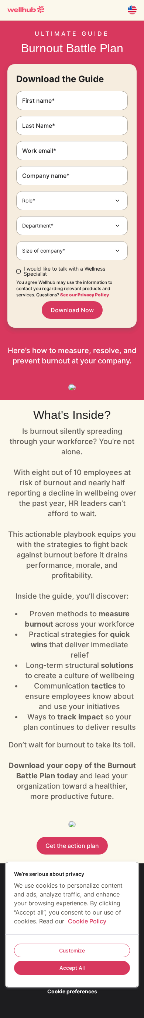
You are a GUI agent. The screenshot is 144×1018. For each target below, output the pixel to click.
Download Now (72, 310)
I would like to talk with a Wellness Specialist (64, 271)
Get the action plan (72, 845)
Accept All (72, 968)
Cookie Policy (87, 921)
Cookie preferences (72, 991)
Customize (72, 950)
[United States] (132, 10)
